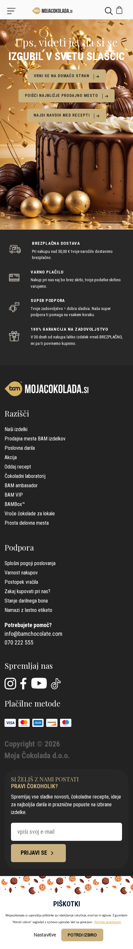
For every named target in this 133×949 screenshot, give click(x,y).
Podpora (19, 547)
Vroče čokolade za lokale (30, 514)
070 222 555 (19, 642)
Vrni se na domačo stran (61, 76)
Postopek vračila (21, 582)
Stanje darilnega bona (26, 601)
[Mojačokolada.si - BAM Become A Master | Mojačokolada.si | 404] (67, 10)
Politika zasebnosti (107, 922)
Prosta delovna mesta (27, 523)
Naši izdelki (16, 429)
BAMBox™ (15, 504)
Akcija (11, 457)
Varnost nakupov (21, 573)
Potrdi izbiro (82, 935)
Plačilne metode (32, 703)
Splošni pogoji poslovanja (30, 563)
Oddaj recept (18, 467)
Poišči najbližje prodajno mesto (61, 95)
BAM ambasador (21, 485)
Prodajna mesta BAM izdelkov (35, 439)
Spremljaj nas (29, 665)
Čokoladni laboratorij (25, 476)
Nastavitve (45, 935)
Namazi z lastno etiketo (28, 610)
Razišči (17, 413)
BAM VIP (14, 495)
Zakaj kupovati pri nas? (27, 591)
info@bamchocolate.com (33, 633)
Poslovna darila (20, 448)
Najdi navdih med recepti (62, 115)
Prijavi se (34, 852)
